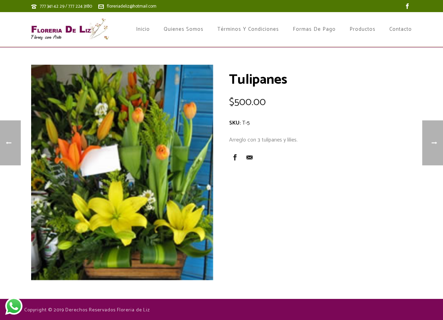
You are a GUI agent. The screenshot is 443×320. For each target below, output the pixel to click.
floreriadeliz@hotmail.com (131, 6)
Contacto (400, 29)
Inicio (143, 29)
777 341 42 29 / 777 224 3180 (66, 6)
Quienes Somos (184, 29)
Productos (363, 29)
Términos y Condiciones (248, 29)
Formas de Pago (314, 29)
